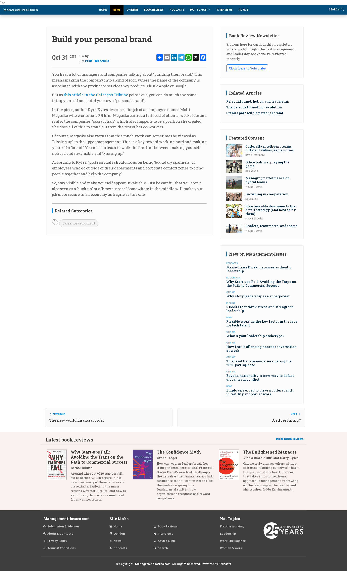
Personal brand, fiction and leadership (257, 101)
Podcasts (177, 10)
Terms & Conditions (61, 548)
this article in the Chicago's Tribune (96, 94)
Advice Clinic (167, 540)
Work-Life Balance (233, 540)
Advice (243, 10)
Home (103, 10)
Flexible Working (232, 526)
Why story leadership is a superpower (258, 296)
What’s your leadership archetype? (255, 336)
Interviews (224, 10)
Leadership (228, 533)
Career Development (78, 223)
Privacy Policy (57, 540)
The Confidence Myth (179, 452)
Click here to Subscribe (247, 68)
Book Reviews (154, 10)
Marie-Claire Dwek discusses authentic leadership (258, 269)
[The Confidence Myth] (145, 477)
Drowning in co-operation (266, 194)
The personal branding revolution (254, 107)
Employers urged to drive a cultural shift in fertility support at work (260, 392)
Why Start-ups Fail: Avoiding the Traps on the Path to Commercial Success (261, 283)
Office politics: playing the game (267, 164)
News (116, 10)
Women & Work (231, 548)
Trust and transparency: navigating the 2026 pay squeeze (259, 363)
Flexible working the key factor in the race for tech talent (261, 323)
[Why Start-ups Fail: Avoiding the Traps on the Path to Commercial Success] (59, 477)
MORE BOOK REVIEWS (290, 439)
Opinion (132, 10)
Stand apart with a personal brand (254, 113)
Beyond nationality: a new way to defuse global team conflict (260, 377)
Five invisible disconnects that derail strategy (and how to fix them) (271, 210)
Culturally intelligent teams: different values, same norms (269, 148)
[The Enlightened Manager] (231, 472)
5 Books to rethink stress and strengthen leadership (260, 309)
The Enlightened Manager (269, 452)
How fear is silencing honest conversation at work (261, 349)
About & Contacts (60, 533)
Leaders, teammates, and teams (271, 226)
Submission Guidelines (63, 526)
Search (334, 9)
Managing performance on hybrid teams (267, 180)
